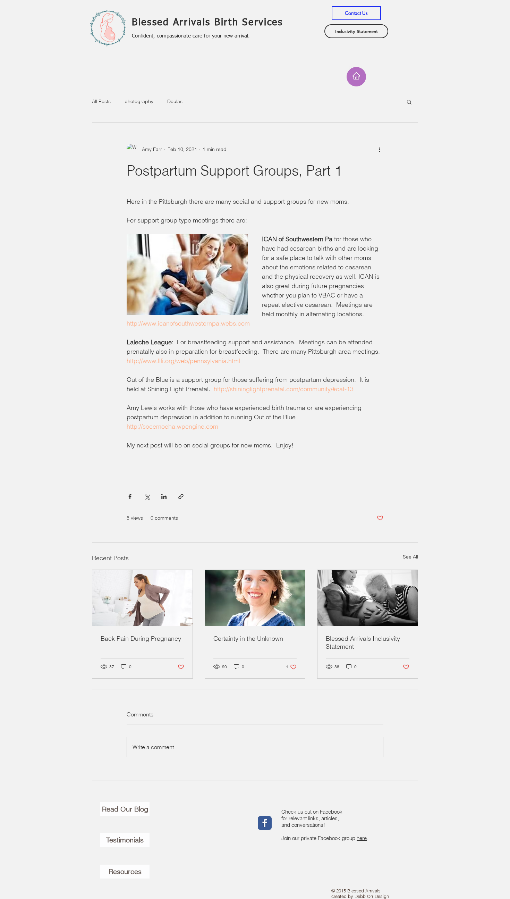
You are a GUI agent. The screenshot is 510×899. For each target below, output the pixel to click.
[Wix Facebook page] (265, 823)
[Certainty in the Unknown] (255, 598)
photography (139, 101)
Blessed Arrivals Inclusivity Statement (363, 642)
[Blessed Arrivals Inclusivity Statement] (367, 598)
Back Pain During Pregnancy (141, 638)
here (362, 838)
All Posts (101, 101)
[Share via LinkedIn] (164, 496)
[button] (409, 101)
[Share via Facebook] (130, 496)
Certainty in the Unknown (248, 638)
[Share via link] (181, 496)
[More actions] (379, 149)
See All (410, 557)
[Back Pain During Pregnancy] (142, 598)
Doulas (174, 101)
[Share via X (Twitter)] (147, 496)
